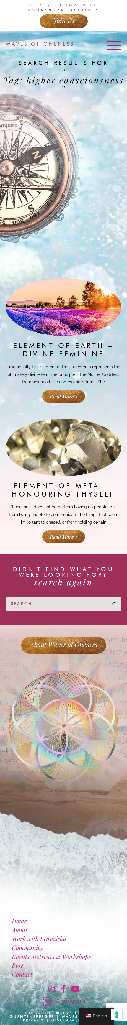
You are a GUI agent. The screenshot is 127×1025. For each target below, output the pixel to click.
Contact (22, 974)
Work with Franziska (39, 938)
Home (19, 920)
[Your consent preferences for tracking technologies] (116, 1014)
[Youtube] (75, 989)
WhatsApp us (70, 1001)
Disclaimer (66, 1020)
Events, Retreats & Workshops (51, 956)
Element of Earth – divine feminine (63, 349)
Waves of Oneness (40, 44)
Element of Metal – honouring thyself (63, 490)
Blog (17, 965)
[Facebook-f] (63, 989)
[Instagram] (52, 989)
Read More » (64, 396)
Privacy (33, 1020)
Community (27, 947)
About (19, 929)
